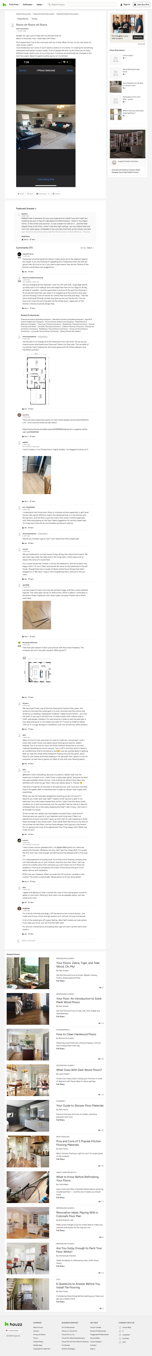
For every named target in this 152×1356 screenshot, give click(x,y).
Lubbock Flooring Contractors (73, 327)
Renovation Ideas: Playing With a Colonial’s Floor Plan (77, 1214)
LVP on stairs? (128, 56)
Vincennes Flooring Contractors (49, 324)
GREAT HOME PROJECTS (66, 1172)
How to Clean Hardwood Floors (76, 1034)
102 (102, 1023)
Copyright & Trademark (41, 1349)
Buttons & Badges (68, 1349)
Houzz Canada (95, 1327)
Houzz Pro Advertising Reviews (73, 1338)
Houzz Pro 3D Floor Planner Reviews (75, 1342)
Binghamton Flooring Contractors (75, 324)
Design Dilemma (22, 19)
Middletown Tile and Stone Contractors (53, 329)
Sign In (92, 1349)
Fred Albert (63, 1184)
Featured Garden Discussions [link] (67, 14)
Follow (57, 194)
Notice (42, 1335)
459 (102, 1059)
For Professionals (68, 1327)
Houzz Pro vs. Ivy (68, 1335)
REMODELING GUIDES (65, 958)
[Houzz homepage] (4, 4)
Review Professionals (98, 1331)
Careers (36, 1331)
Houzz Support (96, 1342)
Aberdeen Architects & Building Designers (68, 319)
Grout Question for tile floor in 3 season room (133, 84)
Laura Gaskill (64, 1074)
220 (102, 1130)
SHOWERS (60, 1101)
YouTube (125, 1338)
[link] (26, 236)
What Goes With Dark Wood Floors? (79, 1070)
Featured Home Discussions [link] (43, 14)
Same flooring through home (131, 70)
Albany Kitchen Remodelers (70, 331)
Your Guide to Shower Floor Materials (80, 1105)
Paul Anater (64, 970)
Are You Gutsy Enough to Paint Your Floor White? (79, 1249)
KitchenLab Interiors (67, 1256)
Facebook (126, 1335)
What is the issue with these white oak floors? (133, 112)
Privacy (36, 1335)
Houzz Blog (126, 1327)
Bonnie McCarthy (66, 1038)
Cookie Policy (38, 1342)
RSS (124, 1342)
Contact (93, 1345)
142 (102, 1094)
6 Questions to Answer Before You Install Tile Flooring (78, 1285)
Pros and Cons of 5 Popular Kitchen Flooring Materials (78, 1142)
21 (103, 1308)
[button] (57, 227)
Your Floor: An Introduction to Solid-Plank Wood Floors (79, 1000)
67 (103, 987)
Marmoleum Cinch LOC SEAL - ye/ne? (131, 98)
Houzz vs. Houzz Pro (69, 1331)
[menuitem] (14, 4)
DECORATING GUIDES (65, 1065)
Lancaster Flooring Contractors (49, 327)
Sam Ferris (63, 1109)
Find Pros (13, 4)
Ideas (39, 4)
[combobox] (82, 4)
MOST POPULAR (62, 1137)
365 (102, 1166)
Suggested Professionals (99, 1335)
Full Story (60, 981)
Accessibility (95, 1338)
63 (103, 1237)
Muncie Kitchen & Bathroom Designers (59, 322)
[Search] (49, 4)
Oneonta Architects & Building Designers (36, 319)
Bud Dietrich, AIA (66, 1220)
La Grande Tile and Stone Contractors (45, 331)
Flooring (34, 19)
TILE (57, 1279)
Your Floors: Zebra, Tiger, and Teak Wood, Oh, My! (78, 964)
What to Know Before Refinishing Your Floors (77, 1178)
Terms (35, 1338)
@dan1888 (61, 847)
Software (27, 4)
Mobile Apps (37, 1345)
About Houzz (38, 1327)
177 (102, 1201)
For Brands (66, 1345)
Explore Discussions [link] (23, 14)
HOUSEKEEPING (62, 1030)
